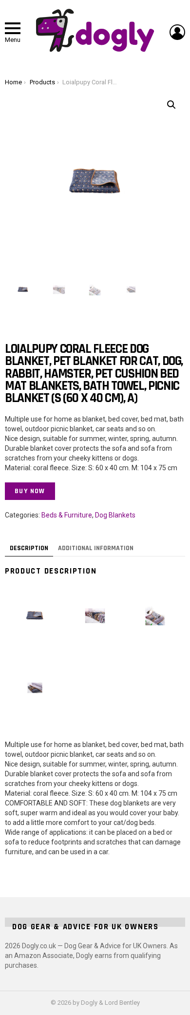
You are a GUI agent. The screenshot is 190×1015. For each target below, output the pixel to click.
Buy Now (30, 491)
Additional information (95, 548)
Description (29, 548)
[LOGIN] (177, 32)
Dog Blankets (115, 515)
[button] (171, 105)
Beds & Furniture (66, 515)
